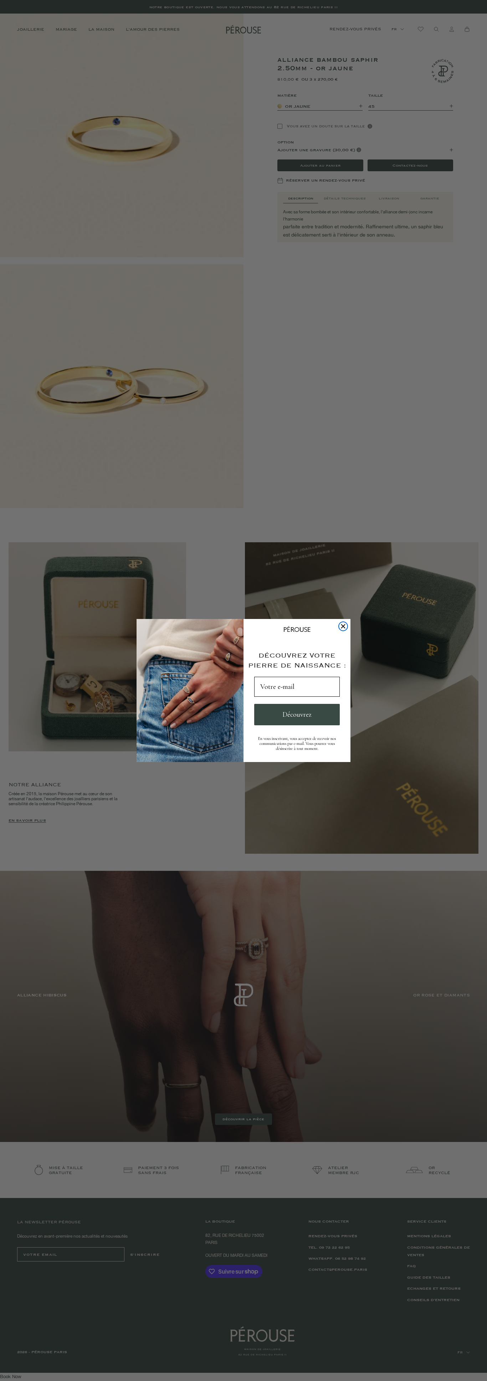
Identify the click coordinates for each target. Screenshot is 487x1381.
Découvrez (297, 714)
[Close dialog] (343, 626)
